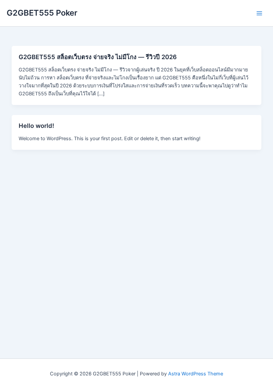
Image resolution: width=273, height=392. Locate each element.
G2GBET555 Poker (42, 13)
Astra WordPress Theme (195, 374)
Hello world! (36, 125)
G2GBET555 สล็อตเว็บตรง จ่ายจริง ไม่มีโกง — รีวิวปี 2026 (98, 56)
